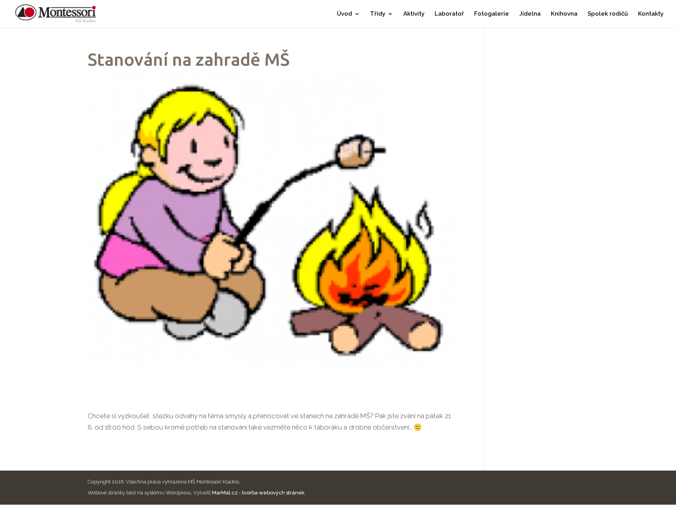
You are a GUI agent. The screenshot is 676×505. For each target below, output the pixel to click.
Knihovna (564, 14)
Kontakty (650, 14)
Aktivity (413, 14)
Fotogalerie (491, 14)
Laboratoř (449, 14)
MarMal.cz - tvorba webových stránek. (259, 493)
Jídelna (530, 14)
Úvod (344, 14)
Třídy (377, 14)
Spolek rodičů (608, 14)
